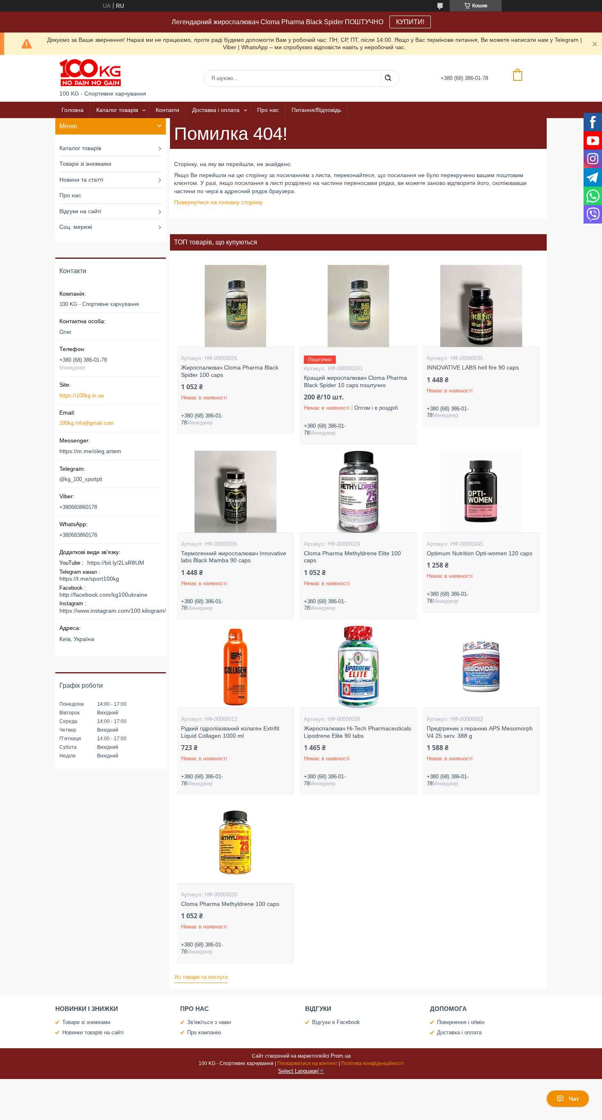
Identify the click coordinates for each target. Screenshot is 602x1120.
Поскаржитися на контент (307, 1063)
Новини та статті (81, 179)
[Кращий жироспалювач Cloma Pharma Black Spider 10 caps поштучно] (358, 306)
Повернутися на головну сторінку (218, 202)
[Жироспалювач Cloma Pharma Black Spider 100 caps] (235, 306)
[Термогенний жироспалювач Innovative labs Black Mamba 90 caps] (235, 492)
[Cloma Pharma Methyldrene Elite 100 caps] (358, 492)
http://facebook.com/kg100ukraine (103, 594)
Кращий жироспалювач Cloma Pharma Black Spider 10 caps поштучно (355, 381)
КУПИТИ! (410, 21)
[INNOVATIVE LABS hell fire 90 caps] (481, 306)
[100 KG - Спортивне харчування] (90, 72)
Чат (574, 1098)
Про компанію (204, 1032)
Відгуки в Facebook (336, 1022)
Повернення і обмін (460, 1022)
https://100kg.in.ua (81, 395)
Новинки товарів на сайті (93, 1032)
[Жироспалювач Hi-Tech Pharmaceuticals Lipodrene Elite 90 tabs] (358, 667)
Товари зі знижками (85, 163)
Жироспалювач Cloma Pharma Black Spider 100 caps (229, 371)
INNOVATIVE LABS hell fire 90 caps (473, 367)
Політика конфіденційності (372, 1063)
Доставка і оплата (216, 110)
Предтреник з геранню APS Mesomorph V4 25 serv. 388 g (480, 732)
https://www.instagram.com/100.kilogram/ (112, 610)
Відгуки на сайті (80, 211)
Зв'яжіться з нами (209, 1022)
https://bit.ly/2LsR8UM (115, 562)
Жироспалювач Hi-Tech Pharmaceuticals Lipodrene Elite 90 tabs (357, 732)
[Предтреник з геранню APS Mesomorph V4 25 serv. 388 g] (481, 667)
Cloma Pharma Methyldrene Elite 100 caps (352, 557)
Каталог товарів (117, 110)
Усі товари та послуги (201, 977)
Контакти (167, 110)
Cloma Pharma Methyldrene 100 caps (230, 904)
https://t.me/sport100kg (89, 578)
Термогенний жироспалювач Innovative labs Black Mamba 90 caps (233, 557)
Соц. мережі (75, 227)
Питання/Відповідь (316, 110)
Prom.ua (340, 1056)
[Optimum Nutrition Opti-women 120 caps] (481, 492)
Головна (72, 110)
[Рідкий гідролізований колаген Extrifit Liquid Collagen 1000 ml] (235, 667)
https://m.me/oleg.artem (90, 451)
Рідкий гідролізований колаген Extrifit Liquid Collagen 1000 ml (230, 732)
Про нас (268, 110)
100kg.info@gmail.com (86, 423)
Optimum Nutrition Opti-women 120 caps (479, 553)
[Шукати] (387, 78)
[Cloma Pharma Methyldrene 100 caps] (235, 842)
